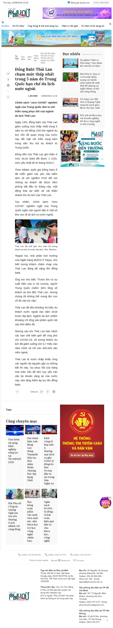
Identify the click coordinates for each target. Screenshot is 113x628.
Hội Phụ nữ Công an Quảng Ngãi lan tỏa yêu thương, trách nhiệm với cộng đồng (14, 516)
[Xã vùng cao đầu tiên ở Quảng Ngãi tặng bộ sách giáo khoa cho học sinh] (70, 102)
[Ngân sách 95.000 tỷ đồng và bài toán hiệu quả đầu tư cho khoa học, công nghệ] (49, 493)
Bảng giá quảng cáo (80, 2)
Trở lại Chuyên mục (17, 391)
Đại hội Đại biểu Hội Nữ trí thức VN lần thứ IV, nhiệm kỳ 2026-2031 (48, 58)
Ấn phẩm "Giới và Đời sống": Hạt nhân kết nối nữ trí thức (91, 62)
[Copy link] (8, 73)
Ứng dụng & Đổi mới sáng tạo (43, 25)
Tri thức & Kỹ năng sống (93, 25)
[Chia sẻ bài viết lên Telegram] (8, 85)
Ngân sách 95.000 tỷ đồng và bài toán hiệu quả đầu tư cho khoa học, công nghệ (49, 521)
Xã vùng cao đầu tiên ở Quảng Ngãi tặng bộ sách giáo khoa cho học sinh (90, 103)
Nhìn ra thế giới (70, 25)
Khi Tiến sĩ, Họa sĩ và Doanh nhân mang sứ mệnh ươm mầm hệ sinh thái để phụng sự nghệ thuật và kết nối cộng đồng (90, 82)
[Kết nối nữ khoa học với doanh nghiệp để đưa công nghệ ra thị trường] (70, 118)
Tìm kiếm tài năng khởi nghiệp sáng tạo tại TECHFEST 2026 (14, 451)
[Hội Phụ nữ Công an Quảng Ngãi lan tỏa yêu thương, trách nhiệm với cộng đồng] (15, 494)
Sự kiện (5, 25)
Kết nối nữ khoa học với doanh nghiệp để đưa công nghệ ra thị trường (91, 119)
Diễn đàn (30, 58)
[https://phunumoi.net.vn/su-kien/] (8, 97)
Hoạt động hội (36, 58)
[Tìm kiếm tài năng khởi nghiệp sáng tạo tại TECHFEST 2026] (15, 430)
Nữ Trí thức (18, 25)
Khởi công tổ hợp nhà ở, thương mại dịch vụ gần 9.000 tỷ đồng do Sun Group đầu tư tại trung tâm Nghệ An (49, 461)
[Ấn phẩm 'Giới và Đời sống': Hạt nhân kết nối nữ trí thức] (70, 63)
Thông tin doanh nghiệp (38, 560)
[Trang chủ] (2, 22)
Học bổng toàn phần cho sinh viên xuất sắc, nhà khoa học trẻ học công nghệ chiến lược (32, 521)
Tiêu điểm (23, 58)
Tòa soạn (80, 561)
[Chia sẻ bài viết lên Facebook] (8, 79)
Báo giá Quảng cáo (60, 561)
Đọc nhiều (71, 54)
